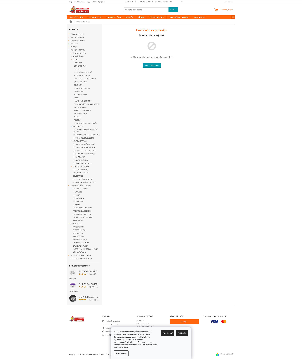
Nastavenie (121, 353)
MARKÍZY (77, 117)
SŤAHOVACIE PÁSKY (80, 246)
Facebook (109, 328)
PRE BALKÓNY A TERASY (82, 214)
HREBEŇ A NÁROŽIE (80, 170)
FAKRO (75, 98)
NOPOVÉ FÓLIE (78, 233)
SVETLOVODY (78, 126)
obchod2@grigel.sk (112, 321)
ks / (184, 321)
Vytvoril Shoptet (227, 354)
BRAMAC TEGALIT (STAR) (82, 163)
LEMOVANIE (78, 91)
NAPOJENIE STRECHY (81, 173)
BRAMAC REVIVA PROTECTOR (84, 151)
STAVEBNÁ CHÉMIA (77, 40)
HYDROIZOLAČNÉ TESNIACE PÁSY (85, 249)
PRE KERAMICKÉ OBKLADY (82, 208)
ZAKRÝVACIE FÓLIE (80, 240)
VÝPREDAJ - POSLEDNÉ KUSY (81, 259)
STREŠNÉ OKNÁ (78, 56)
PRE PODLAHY (78, 220)
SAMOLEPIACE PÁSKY (81, 243)
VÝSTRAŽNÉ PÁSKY (80, 252)
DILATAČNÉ (77, 192)
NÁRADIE (73, 47)
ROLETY (77, 120)
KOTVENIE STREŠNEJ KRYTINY (84, 182)
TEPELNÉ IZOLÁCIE (77, 34)
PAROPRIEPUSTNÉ (80, 230)
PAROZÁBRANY (78, 227)
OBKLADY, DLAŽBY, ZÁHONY (80, 255)
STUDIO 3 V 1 (78, 85)
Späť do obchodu (152, 65)
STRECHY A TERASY (77, 50)
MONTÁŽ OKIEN (78, 236)
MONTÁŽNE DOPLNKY (82, 88)
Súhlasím (182, 333)
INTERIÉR (74, 44)
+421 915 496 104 (112, 325)
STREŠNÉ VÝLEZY (80, 82)
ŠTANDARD (78, 63)
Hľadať (173, 10)
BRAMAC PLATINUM (80, 160)
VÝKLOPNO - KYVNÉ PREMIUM (85, 79)
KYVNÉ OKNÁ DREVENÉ (82, 101)
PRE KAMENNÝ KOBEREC (82, 211)
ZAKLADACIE (78, 201)
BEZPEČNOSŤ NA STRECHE (83, 179)
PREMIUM (77, 69)
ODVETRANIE (78, 176)
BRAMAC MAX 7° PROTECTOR (84, 154)
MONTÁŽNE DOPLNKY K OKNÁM (85, 123)
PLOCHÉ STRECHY (79, 53)
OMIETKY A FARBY (77, 37)
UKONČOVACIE (78, 198)
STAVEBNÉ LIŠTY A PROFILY (80, 186)
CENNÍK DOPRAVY (144, 2)
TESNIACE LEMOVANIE (82, 110)
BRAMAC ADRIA (79, 157)
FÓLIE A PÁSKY (75, 224)
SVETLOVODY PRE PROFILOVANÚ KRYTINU (85, 130)
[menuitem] (76, 17)
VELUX (75, 60)
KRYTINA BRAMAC (80, 141)
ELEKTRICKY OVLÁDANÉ (83, 72)
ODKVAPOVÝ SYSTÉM (81, 166)
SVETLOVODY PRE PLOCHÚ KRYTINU (86, 135)
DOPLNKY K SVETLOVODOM (83, 138)
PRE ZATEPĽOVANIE (80, 189)
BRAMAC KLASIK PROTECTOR (84, 147)
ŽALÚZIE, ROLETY (80, 94)
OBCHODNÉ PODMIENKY (163, 2)
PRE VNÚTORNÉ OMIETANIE (83, 217)
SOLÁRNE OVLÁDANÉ (82, 75)
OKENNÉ (76, 195)
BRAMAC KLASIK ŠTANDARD (83, 144)
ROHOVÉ (76, 205)
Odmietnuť (168, 333)
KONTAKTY (129, 2)
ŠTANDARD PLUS (80, 66)
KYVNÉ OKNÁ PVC (80, 107)
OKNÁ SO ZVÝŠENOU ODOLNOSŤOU (87, 104)
